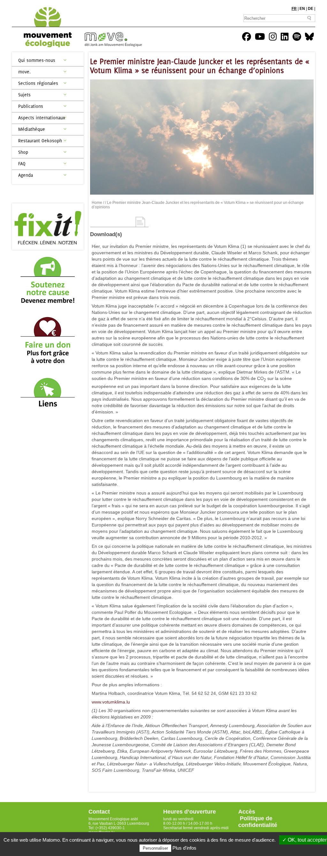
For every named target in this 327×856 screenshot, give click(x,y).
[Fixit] (47, 226)
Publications (30, 106)
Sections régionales (38, 83)
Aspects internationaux (41, 117)
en (302, 8)
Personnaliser (155, 848)
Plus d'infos (184, 848)
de (310, 8)
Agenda (25, 175)
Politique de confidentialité (257, 821)
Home (97, 202)
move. (24, 71)
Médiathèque (31, 129)
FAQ (22, 163)
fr (294, 8)
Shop (23, 152)
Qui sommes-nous (36, 60)
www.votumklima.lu (111, 701)
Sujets (24, 94)
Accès (246, 811)
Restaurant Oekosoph (40, 140)
